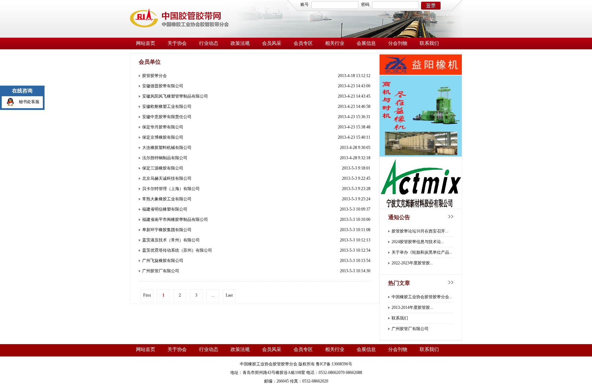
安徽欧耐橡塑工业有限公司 (167, 106)
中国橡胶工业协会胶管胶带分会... (422, 296)
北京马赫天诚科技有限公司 (167, 178)
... (212, 295)
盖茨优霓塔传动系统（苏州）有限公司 (177, 250)
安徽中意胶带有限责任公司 (167, 116)
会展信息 (366, 43)
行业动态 (208, 43)
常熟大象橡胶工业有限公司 (167, 199)
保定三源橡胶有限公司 (162, 168)
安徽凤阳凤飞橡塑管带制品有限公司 (175, 96)
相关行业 (334, 43)
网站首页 (145, 43)
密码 (365, 4)
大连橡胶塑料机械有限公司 (167, 147)
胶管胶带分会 (154, 75)
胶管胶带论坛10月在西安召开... (420, 231)
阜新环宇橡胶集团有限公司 (167, 229)
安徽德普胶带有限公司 (162, 86)
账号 (304, 4)
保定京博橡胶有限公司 (162, 137)
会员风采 (271, 43)
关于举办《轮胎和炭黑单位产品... (422, 252)
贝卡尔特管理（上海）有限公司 (171, 188)
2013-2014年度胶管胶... (412, 307)
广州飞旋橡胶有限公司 (162, 260)
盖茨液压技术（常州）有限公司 (171, 240)
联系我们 (429, 43)
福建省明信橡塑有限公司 (164, 209)
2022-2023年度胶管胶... (412, 263)
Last (229, 295)
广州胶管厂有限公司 (160, 270)
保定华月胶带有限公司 (162, 127)
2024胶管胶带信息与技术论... (418, 241)
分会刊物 (397, 43)
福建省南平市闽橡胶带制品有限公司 (175, 219)
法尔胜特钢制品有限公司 (164, 157)
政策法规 (240, 43)
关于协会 (177, 43)
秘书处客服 (29, 101)
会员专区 (303, 43)
